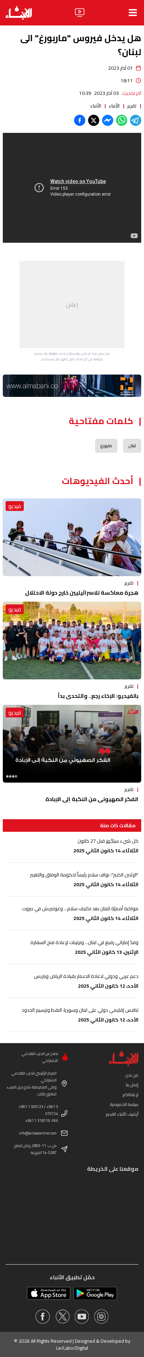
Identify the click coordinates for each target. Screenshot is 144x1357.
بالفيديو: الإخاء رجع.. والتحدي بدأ (98, 696)
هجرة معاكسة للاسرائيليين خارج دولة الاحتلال (81, 592)
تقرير (131, 105)
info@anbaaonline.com (38, 1133)
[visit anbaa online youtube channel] (81, 1316)
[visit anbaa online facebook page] (42, 1316)
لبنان (132, 446)
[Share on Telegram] (135, 120)
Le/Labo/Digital (72, 1347)
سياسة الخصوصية (124, 1104)
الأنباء (114, 105)
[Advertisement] (72, 304)
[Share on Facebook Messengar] (107, 120)
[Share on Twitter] (93, 120)
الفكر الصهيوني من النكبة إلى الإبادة (91, 799)
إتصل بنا (132, 1085)
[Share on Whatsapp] (121, 120)
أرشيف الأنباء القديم (122, 1114)
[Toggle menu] (132, 12)
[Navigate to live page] (79, 12)
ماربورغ (106, 446)
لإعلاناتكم (130, 1095)
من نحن (131, 1075)
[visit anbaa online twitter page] (62, 1316)
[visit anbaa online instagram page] (101, 1316)
